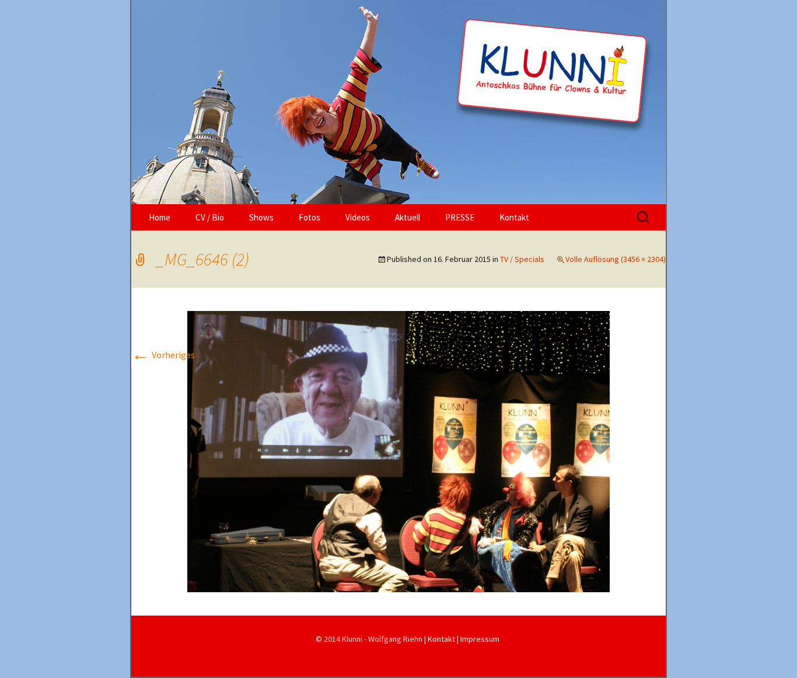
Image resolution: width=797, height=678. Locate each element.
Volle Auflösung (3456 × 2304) (615, 259)
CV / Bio (209, 217)
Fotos (309, 217)
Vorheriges (163, 355)
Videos (357, 217)
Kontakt (514, 217)
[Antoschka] (398, 102)
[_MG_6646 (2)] (398, 450)
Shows (261, 217)
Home (159, 217)
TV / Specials (522, 259)
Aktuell (407, 217)
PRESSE (459, 217)
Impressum (479, 639)
